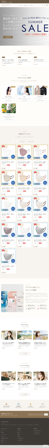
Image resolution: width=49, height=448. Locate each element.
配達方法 (18, 432)
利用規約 (2, 432)
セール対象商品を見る (7, 37)
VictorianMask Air (22, 141)
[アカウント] (44, 5)
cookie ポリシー (3, 436)
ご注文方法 (18, 430)
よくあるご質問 (19, 440)
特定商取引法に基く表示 (4, 438)
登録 (46, 414)
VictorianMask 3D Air (31, 141)
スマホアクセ (25, 5)
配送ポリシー (3, 440)
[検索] (42, 5)
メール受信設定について (20, 438)
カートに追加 (3, 168)
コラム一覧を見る (24, 353)
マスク (20, 5)
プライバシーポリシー (4, 434)
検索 (1, 430)
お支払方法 (18, 434)
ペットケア (30, 5)
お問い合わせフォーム (38, 433)
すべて (16, 141)
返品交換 (18, 436)
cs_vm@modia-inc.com (38, 430)
